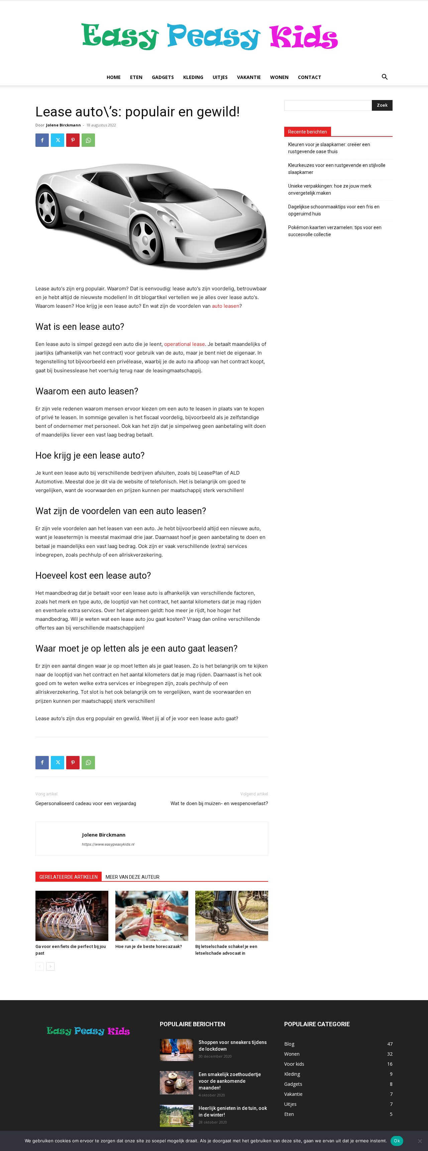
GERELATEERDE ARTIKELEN (68, 877)
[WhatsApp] (88, 140)
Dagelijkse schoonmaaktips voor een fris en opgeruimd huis (334, 210)
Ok (397, 1140)
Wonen (279, 77)
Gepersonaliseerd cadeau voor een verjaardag (86, 803)
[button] (385, 78)
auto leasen (225, 306)
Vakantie (249, 77)
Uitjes (220, 77)
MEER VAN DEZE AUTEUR (132, 877)
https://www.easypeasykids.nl (108, 844)
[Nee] (419, 1141)
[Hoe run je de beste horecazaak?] (151, 916)
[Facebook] (42, 140)
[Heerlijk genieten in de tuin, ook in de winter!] (176, 1116)
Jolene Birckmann (63, 124)
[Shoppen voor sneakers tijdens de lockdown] (176, 1050)
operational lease (184, 344)
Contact (309, 77)
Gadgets (163, 77)
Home (114, 77)
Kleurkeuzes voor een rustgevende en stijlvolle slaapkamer (337, 169)
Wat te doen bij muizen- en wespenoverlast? (219, 803)
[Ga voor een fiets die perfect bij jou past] (71, 916)
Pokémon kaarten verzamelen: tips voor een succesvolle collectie (335, 231)
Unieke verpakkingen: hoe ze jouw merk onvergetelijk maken (329, 189)
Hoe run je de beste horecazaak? (148, 946)
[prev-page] (39, 966)
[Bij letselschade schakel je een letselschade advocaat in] (231, 916)
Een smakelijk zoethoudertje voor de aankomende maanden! (230, 1081)
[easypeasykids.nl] (214, 35)
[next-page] (50, 966)
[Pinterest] (73, 140)
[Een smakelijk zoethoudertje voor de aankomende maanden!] (176, 1082)
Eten (136, 77)
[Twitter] (57, 140)
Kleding (193, 77)
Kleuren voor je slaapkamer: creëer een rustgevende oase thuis (329, 148)
